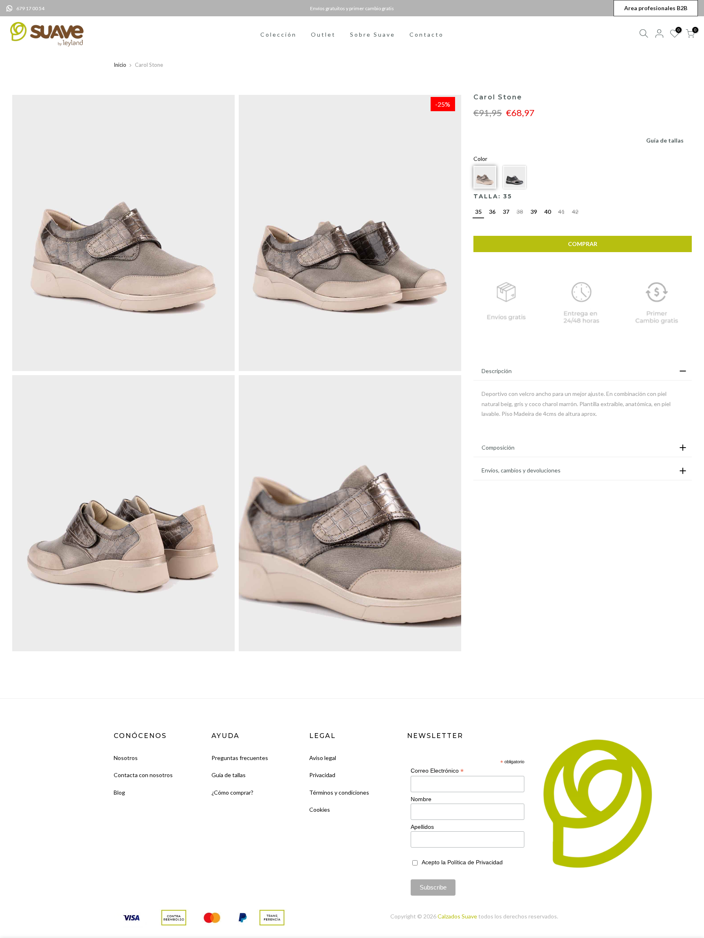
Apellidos (422, 827)
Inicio (120, 65)
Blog (119, 792)
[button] (484, 177)
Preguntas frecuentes (239, 757)
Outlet (323, 34)
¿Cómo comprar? (232, 792)
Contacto (426, 34)
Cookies (319, 809)
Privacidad (322, 774)
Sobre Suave (372, 34)
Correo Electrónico (437, 771)
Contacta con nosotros (143, 774)
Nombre (421, 799)
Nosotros (126, 757)
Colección (278, 34)
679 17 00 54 (30, 8)
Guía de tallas (665, 140)
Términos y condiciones (339, 792)
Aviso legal (322, 757)
